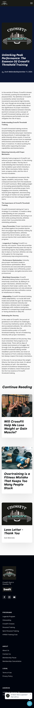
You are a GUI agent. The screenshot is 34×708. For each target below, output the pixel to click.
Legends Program (9, 616)
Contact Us (7, 654)
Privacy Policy (8, 676)
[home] (4, 3)
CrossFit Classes (8, 624)
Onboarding (7, 620)
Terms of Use (7, 672)
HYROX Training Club (10, 634)
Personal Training (9, 627)
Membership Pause (9, 658)
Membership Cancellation (12, 661)
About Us (6, 650)
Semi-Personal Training (11, 631)
